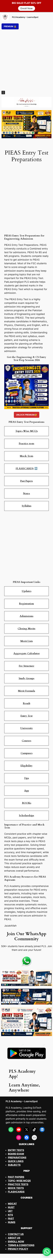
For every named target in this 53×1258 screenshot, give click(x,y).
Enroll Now (26, 8)
